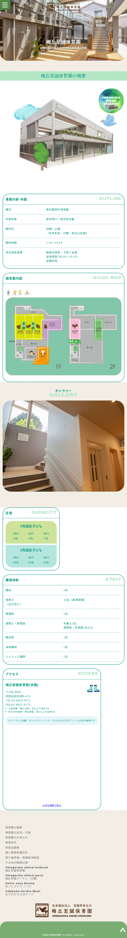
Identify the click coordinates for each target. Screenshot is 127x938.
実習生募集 (12, 847)
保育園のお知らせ (16, 837)
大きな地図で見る (51, 805)
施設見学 (11, 842)
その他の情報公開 (16, 862)
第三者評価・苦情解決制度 (22, 857)
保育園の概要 (13, 827)
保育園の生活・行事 (18, 832)
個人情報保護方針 (16, 852)
